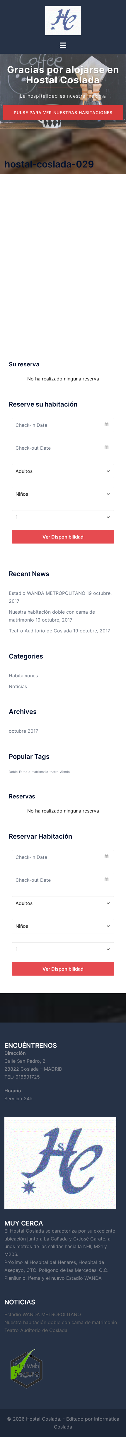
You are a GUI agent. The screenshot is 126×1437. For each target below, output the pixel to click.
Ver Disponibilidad (63, 537)
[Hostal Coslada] (63, 20)
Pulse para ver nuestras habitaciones (63, 112)
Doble (13, 772)
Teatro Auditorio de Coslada (40, 631)
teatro (54, 772)
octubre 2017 (23, 731)
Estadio (24, 772)
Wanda (65, 772)
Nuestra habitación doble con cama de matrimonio (60, 1322)
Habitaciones (23, 675)
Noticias (18, 686)
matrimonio (40, 772)
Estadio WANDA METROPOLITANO (47, 593)
